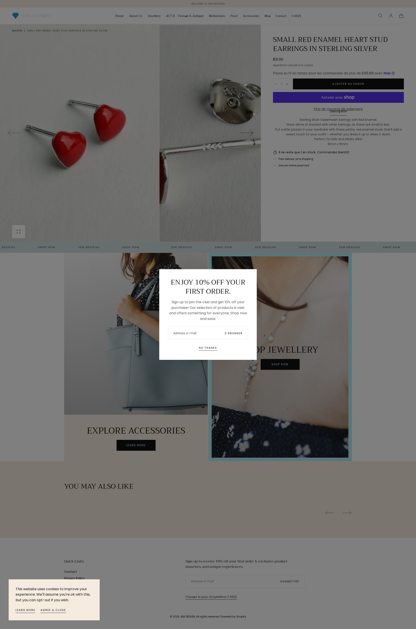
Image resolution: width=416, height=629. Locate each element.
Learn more (25, 610)
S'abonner (234, 333)
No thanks (208, 348)
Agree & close (53, 610)
